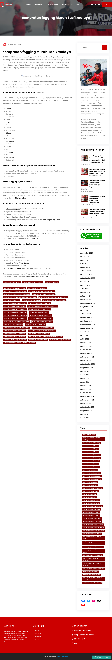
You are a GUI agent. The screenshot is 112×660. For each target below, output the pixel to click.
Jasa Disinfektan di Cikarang (91, 458)
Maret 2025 (86, 292)
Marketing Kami (21, 198)
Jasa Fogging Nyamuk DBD (12, 282)
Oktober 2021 (87, 404)
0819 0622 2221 (79, 639)
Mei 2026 (85, 264)
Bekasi (8, 109)
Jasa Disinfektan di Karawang (91, 473)
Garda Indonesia (62, 657)
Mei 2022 (85, 378)
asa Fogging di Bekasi (89, 434)
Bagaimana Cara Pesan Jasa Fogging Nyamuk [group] (23, 203)
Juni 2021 (85, 418)
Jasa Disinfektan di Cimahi (91, 461)
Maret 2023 (86, 343)
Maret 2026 (86, 271)
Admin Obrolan (12, 217)
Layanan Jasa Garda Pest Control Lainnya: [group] (21, 244)
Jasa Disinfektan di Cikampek (91, 455)
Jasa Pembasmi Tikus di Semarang (93, 568)
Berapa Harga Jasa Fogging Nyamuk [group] (19, 225)
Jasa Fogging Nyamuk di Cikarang (93, 524)
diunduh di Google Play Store (49, 220)
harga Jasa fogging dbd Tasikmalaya (40, 318)
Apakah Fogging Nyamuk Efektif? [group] (17, 182)
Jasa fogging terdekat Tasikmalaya (14, 337)
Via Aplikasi (33, 239)
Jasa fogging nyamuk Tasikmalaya (14, 330)
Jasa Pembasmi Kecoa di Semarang (90, 559)
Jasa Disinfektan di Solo (90, 482)
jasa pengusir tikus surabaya (91, 575)
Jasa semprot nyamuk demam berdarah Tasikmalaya (45, 337)
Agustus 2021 (87, 411)
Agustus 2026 (87, 253)
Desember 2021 (88, 396)
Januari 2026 (87, 274)
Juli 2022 (85, 371)
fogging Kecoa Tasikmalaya (31, 300)
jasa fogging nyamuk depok (91, 515)
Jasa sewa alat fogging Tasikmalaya (15, 340)
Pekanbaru (10, 157)
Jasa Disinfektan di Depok (90, 464)
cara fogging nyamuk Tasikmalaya (43, 294)
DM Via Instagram (13, 209)
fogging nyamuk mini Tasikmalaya (39, 309)
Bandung (9, 114)
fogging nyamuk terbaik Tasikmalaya (15, 315)
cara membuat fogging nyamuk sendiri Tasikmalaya (20, 297)
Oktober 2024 (87, 300)
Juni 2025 (86, 285)
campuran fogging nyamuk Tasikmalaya (41, 291)
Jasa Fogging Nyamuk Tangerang (93, 547)
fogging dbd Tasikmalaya (11, 300)
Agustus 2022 (87, 368)
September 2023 (88, 325)
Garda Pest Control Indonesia (36, 277)
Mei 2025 (85, 289)
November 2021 (88, 400)
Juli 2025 (85, 282)
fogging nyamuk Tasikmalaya (39, 312)
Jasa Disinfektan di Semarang (92, 479)
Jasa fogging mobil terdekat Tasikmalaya (16, 327)
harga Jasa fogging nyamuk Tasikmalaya (16, 321)
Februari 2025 (87, 296)
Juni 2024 (86, 310)
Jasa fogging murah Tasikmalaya (42, 327)
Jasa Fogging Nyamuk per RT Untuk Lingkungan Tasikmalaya (97, 199)
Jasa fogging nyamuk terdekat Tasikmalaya (41, 330)
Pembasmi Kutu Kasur (14, 255)
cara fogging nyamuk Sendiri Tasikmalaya (17, 294)
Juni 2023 (85, 335)
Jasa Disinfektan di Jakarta (91, 467)
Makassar (10, 152)
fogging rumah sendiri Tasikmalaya (40, 315)
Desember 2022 (88, 353)
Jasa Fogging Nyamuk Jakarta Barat (92, 538)
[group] (37, 134)
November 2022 (88, 357)
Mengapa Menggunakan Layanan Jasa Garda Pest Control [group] (29, 165)
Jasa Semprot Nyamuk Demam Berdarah (92, 579)
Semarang (10, 141)
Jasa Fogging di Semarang (91, 503)
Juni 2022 (85, 375)
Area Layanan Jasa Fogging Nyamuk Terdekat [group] (23, 92)
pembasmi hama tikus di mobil (92, 583)
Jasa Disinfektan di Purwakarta (92, 476)
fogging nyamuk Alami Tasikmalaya (15, 303)
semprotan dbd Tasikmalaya (38, 340)
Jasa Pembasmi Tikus (14, 268)
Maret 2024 (86, 314)
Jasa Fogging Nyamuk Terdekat (32, 282)
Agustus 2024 (87, 307)
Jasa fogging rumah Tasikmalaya (39, 334)
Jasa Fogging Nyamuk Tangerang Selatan (93, 551)
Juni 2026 (86, 260)
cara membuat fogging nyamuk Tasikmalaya (53, 297)
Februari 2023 (87, 346)
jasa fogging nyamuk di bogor (92, 521)
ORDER (107, 4)
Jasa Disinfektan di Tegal (90, 491)
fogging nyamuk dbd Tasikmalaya (14, 306)
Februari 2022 (87, 389)
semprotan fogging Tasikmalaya (60, 340)
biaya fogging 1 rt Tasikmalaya (37, 288)
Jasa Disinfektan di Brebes (90, 452)
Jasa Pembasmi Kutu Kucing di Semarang (92, 564)
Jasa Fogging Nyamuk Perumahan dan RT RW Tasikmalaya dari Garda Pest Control (97, 159)
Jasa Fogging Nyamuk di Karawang (93, 527)
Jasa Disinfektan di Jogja (90, 470)
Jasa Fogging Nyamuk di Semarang (93, 530)
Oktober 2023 (87, 321)
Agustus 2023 (87, 328)
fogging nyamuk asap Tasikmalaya (39, 303)
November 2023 (88, 317)
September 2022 (88, 364)
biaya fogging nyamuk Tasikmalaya (15, 291)
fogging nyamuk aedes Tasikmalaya (54, 300)
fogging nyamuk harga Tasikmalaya (15, 309)
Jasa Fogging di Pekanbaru (91, 500)
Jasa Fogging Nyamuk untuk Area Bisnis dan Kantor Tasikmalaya (97, 171)
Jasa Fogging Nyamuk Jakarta (92, 533)
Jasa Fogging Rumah (52, 282)
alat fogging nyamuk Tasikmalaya (14, 288)
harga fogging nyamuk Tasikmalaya (15, 318)
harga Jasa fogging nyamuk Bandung (91, 439)
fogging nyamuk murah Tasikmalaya (15, 312)
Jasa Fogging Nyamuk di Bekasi (92, 518)
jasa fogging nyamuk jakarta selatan (91, 543)
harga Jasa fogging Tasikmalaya (42, 321)
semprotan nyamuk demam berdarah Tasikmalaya (19, 343)
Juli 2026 (85, 257)
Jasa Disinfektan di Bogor (90, 449)
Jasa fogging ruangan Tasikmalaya (14, 334)
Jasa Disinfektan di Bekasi (90, 446)
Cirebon (9, 133)
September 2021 (88, 407)
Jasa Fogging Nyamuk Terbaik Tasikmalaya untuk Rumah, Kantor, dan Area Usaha (97, 213)
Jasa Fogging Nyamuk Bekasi (91, 509)
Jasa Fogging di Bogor (89, 494)
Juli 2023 (85, 332)
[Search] (104, 47)
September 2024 (88, 303)
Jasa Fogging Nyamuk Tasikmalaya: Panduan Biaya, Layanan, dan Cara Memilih (93, 185)
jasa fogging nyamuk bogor (91, 512)
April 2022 (86, 382)
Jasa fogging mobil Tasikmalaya (36, 324)
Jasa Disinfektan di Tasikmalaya (92, 488)
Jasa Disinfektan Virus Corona (17, 263)
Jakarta (9, 122)
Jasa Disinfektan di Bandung (91, 443)
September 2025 (88, 278)
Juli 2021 (85, 414)
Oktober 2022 (87, 360)
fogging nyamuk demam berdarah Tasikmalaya (42, 306)
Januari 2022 (87, 393)
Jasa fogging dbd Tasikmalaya (13, 324)
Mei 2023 (85, 339)
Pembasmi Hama (42, 60)
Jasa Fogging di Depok (89, 497)
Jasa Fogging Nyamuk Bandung (92, 506)
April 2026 (86, 267)
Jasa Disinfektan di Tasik (90, 485)
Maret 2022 (86, 386)
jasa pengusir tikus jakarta (90, 571)
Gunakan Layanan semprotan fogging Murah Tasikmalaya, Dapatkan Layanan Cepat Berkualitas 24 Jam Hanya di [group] (35, 275)
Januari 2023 (87, 350)
